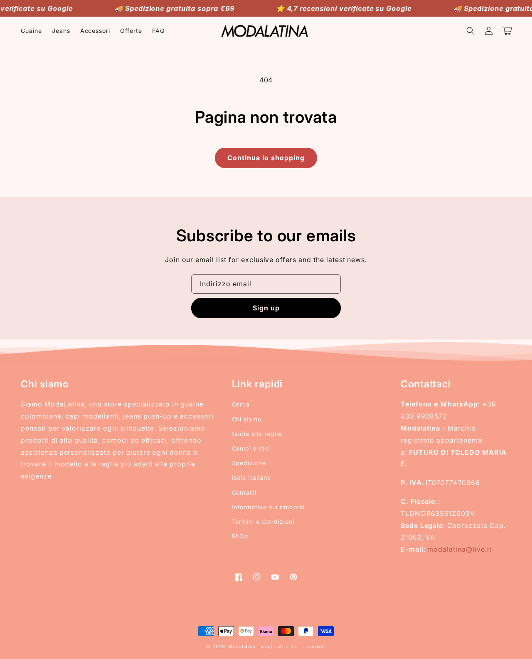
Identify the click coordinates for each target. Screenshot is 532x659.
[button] (470, 31)
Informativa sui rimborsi (268, 506)
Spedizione (249, 462)
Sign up (266, 308)
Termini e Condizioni (263, 521)
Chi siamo (247, 419)
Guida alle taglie (257, 433)
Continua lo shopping (266, 158)
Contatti (244, 492)
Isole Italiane (251, 477)
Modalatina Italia (248, 646)
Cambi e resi (251, 448)
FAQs (240, 536)
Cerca (241, 404)
